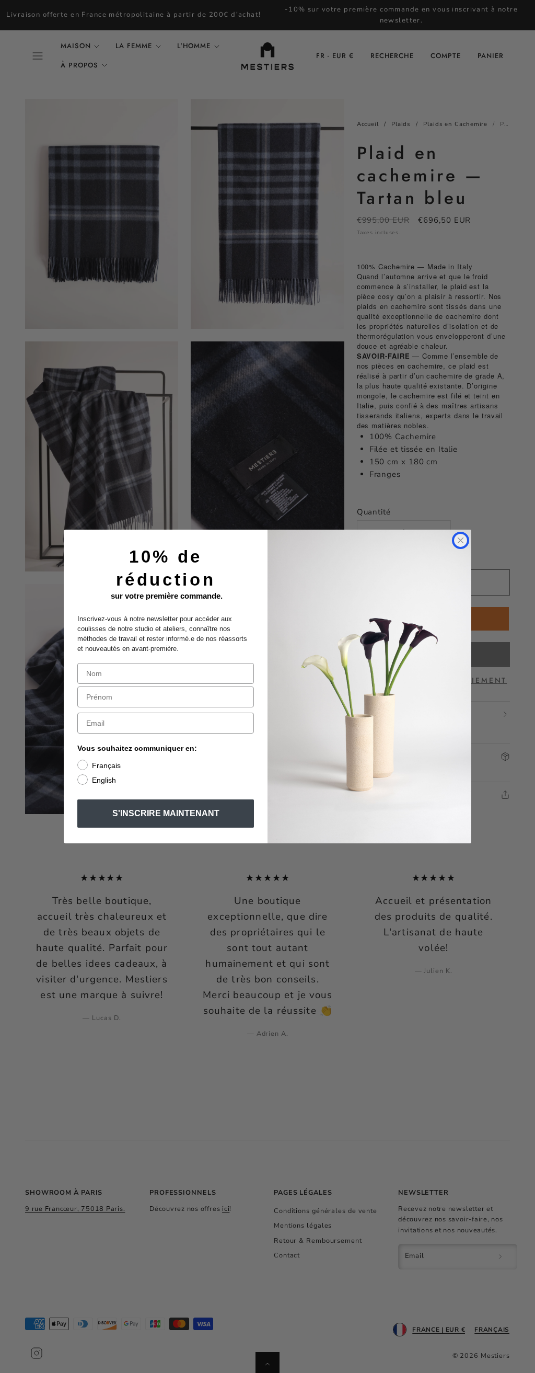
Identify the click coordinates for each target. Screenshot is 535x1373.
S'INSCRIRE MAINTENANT (165, 813)
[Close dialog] (460, 540)
